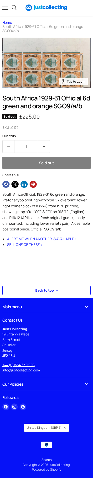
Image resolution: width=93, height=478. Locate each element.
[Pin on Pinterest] (33, 184)
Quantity (9, 136)
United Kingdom (44, 427)
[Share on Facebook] (6, 184)
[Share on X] (15, 184)
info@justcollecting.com (21, 370)
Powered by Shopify (46, 469)
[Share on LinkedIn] (24, 184)
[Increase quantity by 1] (44, 146)
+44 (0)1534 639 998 (18, 365)
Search (46, 460)
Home (7, 22)
